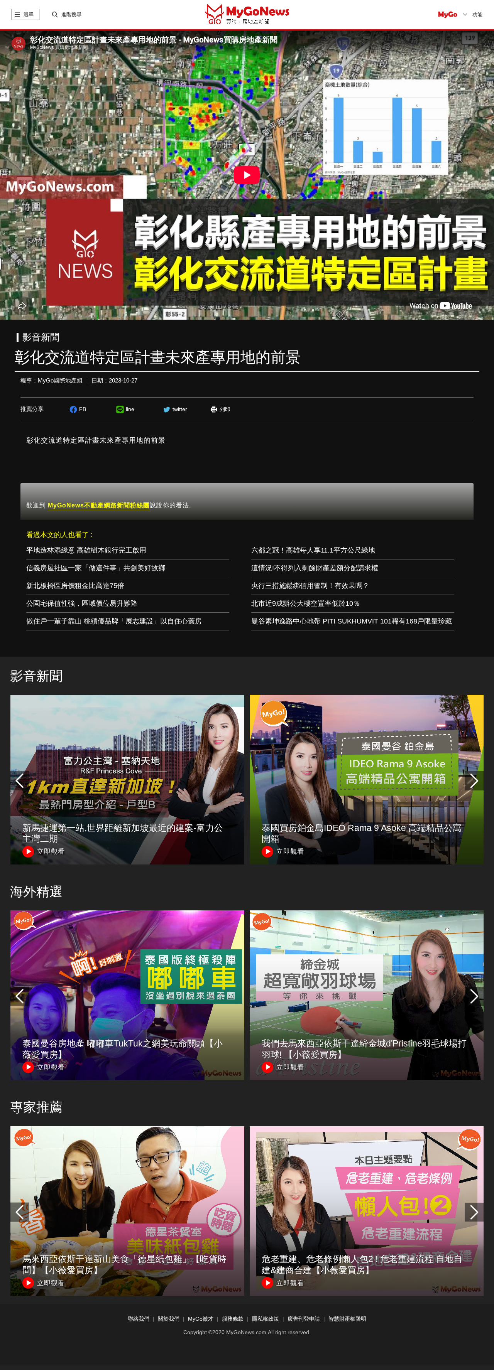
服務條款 (233, 1319)
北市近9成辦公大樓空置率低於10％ (305, 603)
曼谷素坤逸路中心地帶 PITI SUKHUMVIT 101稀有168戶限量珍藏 (351, 621)
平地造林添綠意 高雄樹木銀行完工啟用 (86, 550)
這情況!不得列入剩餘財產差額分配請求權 (314, 568)
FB (82, 409)
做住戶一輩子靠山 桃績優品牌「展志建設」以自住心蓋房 (114, 621)
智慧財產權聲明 (347, 1319)
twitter (180, 409)
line (130, 409)
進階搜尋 (71, 14)
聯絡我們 (138, 1319)
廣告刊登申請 (304, 1319)
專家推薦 (36, 1107)
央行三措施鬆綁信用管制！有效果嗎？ (310, 586)
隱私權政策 (265, 1319)
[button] (474, 780)
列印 (225, 409)
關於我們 (168, 1319)
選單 (29, 14)
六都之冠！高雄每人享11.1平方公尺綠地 (313, 550)
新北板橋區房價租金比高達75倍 (75, 586)
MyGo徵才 (200, 1319)
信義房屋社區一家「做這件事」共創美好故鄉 (95, 568)
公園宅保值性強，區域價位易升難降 (81, 603)
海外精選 (36, 891)
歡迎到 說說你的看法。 (111, 505)
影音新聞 (36, 676)
